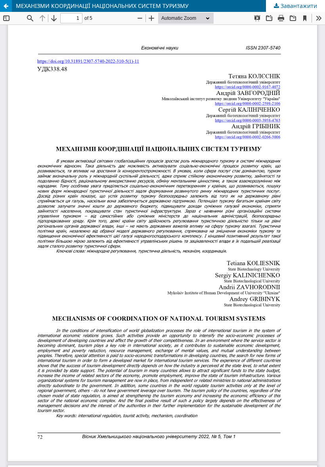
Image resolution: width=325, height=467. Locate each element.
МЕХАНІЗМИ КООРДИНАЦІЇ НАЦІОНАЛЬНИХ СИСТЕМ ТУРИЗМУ (102, 5)
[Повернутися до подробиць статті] (6, 6)
